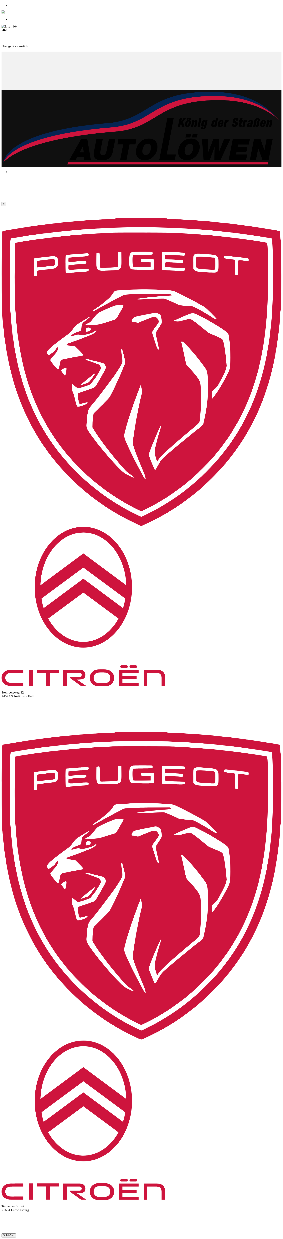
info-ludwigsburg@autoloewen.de (25, 1224)
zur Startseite (38, 46)
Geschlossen (17, 19)
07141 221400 (11, 1217)
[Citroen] (83, 685)
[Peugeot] (141, 525)
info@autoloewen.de (16, 710)
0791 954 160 (11, 703)
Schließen (8, 1235)
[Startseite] (16, 12)
